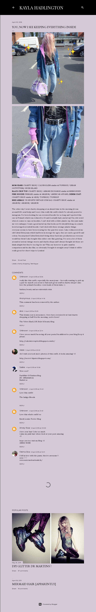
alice (21, 311)
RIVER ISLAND (31, 188)
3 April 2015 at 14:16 (38, 298)
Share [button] (14, 260)
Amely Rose (25, 428)
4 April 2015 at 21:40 (36, 389)
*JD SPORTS (30, 200)
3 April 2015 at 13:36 (36, 277)
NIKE (14, 200)
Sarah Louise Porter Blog (30, 419)
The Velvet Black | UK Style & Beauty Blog (37, 321)
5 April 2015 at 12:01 (38, 452)
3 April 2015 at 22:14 (36, 331)
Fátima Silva (25, 452)
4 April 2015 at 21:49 (36, 411)
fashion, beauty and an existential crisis (36, 289)
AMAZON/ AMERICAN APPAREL (55, 194)
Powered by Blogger (50, 604)
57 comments (23, 571)
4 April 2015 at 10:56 (33, 367)
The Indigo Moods (27, 397)
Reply (22, 293)
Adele (22, 350)
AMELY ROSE (25, 443)
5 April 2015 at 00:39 (38, 428)
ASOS (36, 197)
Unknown (24, 277)
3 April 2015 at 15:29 (31, 311)
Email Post (22, 260)
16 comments (23, 589)
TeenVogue (34, 264)
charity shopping (23, 264)
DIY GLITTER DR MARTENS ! (31, 566)
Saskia (22, 367)
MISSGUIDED (75, 191)
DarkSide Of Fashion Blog (30, 375)
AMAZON (16, 203)
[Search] (82, 6)
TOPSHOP (63, 185)
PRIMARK (29, 194)
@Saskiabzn (28, 378)
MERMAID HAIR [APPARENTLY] (34, 584)
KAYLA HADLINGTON (41, 7)
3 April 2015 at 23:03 (33, 350)
